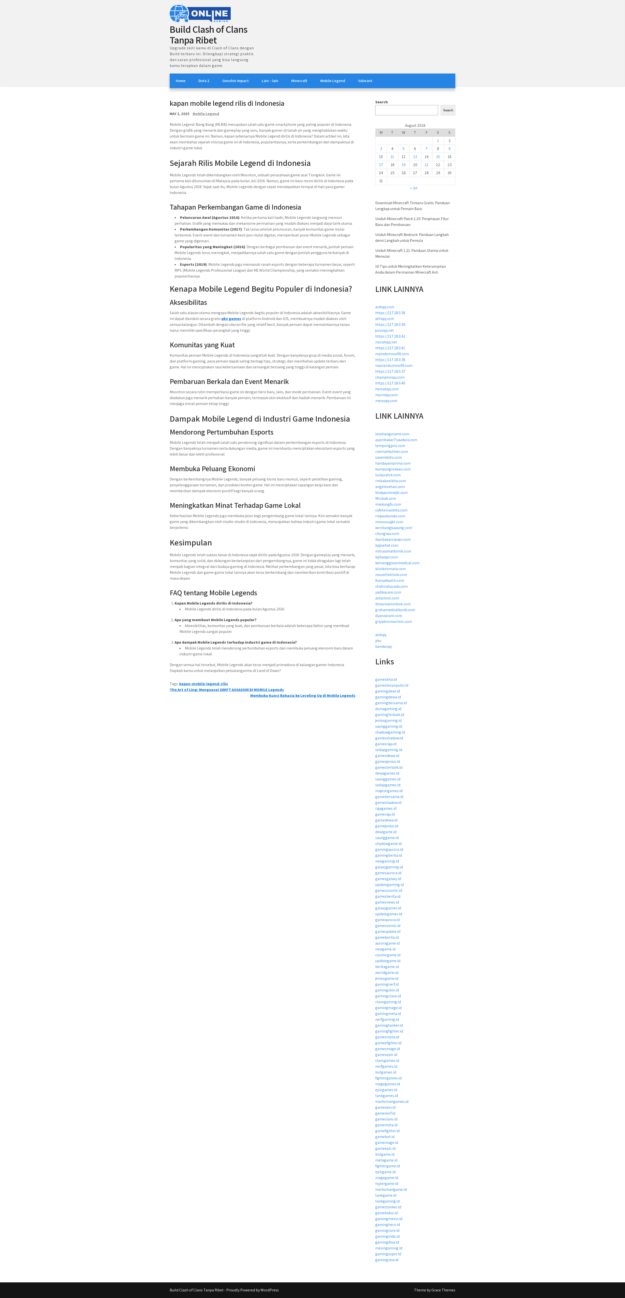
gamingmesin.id (388, 1218)
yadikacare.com (388, 592)
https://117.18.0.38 (390, 359)
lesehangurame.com (392, 433)
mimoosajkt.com (389, 521)
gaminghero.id (387, 1224)
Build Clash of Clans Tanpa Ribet (208, 34)
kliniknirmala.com (390, 568)
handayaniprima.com (393, 463)
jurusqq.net (384, 330)
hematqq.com (387, 389)
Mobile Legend (332, 80)
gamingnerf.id (387, 984)
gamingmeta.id (388, 1013)
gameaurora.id (387, 919)
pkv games (231, 318)
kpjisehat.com (386, 545)
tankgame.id (385, 1195)
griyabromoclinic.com (393, 621)
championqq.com (390, 377)
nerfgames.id (386, 1066)
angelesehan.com (390, 486)
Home (181, 80)
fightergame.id (387, 1166)
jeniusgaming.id (388, 720)
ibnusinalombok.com (393, 603)
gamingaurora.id (389, 849)
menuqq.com (386, 400)
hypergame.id (386, 1183)
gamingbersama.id (391, 702)
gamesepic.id (386, 1054)
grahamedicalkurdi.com (395, 609)
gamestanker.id (388, 1207)
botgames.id (385, 1072)
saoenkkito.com (388, 457)
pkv (378, 640)
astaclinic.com (387, 598)
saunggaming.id (388, 726)
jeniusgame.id (386, 978)
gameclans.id (386, 1119)
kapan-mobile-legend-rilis (203, 683)
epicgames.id (386, 1089)
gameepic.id (385, 1148)
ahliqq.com (384, 318)
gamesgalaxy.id (388, 878)
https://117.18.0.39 (390, 324)
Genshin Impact (235, 80)
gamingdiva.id (387, 1242)
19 (404, 164)
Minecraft (299, 80)
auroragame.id (387, 943)
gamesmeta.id (387, 1037)
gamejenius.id (386, 826)
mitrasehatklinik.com (393, 551)
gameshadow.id (388, 802)
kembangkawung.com (393, 527)
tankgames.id (386, 1095)
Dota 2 (203, 80)
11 (392, 156)
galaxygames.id (388, 908)
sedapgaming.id (388, 749)
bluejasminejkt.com (391, 492)
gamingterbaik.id (389, 714)
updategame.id (387, 960)
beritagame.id (387, 966)
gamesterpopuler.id (391, 685)
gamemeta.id (386, 1125)
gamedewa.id (386, 820)
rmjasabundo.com (390, 516)
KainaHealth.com (389, 580)
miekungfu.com (388, 504)
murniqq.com (386, 394)
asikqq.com (384, 306)
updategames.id (388, 913)
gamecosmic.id (387, 925)
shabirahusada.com (391, 586)
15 (438, 156)
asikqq (380, 634)
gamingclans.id (388, 996)
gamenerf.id (385, 1113)
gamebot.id (385, 1136)
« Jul (413, 188)
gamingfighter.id (389, 1031)
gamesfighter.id (388, 1042)
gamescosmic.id (388, 890)
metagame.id (386, 1160)
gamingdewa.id (388, 697)
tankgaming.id (387, 1201)
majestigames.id (389, 790)
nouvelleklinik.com (391, 574)
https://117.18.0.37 (390, 371)
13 (415, 156)
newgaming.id (387, 861)
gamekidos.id (386, 1212)
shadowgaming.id (390, 732)
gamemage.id (386, 1142)
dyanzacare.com (388, 615)
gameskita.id (386, 679)
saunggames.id (387, 779)
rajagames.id (385, 808)
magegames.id (387, 1083)
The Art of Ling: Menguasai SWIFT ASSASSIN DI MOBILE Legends (227, 689)
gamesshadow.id (389, 738)
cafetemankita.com (391, 510)
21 (426, 164)
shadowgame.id (388, 843)
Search (381, 102)
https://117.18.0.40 (390, 383)
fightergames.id (388, 1078)
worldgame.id (386, 972)
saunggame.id (387, 837)
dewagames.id (387, 773)
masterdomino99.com (393, 365)
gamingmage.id (388, 1007)
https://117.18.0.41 (390, 348)
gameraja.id (385, 814)
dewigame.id (385, 831)
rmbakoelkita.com (390, 480)
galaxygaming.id (389, 867)
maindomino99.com (392, 353)
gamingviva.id (386, 1259)
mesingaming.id (388, 1248)
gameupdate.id (387, 931)
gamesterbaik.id (388, 767)
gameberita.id (387, 937)
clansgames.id (387, 1060)
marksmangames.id (391, 1101)
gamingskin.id (387, 990)
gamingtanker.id (389, 1025)
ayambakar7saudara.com (396, 439)
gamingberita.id (388, 855)
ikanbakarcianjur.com (393, 539)
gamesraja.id (385, 743)
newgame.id (385, 949)
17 (381, 164)
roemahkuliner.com (391, 451)
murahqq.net (386, 342)
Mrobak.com (385, 498)
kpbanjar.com (386, 557)
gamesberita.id (387, 896)
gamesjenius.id (387, 761)
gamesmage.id (387, 1048)
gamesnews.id (387, 902)
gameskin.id (385, 1107)
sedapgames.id (387, 784)
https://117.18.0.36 (390, 312)
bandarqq (383, 646)
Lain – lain (270, 80)
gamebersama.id (389, 796)
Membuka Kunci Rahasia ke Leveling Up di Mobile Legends (302, 695)
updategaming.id (389, 884)
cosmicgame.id (387, 955)
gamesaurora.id (388, 872)
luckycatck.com (388, 475)
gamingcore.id (387, 1230)
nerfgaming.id (387, 1019)
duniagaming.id (388, 708)
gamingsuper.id (388, 1253)
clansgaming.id (388, 1001)
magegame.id (386, 1177)
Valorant (365, 80)
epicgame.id (385, 1171)
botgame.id (385, 1154)
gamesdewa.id (387, 755)
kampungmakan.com (393, 469)
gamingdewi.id (387, 691)
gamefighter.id (387, 1130)
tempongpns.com (390, 445)
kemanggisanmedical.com (397, 562)
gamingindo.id (387, 1236)
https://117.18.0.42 (390, 336)
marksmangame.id (391, 1189)
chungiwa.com (387, 533)
